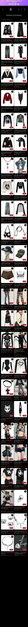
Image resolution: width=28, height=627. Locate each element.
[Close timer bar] (26, 1)
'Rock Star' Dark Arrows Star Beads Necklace (20, 598)
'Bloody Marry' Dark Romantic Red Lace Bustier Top (20, 108)
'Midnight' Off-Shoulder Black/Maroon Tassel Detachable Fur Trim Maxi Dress (19, 351)
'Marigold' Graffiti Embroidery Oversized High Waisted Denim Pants (7, 219)
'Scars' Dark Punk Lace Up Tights (6, 307)
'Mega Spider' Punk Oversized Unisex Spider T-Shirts (20, 486)
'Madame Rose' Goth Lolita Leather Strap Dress (6, 462)
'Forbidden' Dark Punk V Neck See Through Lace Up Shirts (20, 131)
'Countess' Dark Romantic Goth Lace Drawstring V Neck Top (7, 108)
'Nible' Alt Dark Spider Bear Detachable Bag (6, 508)
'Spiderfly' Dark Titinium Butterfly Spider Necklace (6, 598)
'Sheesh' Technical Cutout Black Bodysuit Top (6, 376)
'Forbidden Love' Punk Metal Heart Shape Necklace (20, 553)
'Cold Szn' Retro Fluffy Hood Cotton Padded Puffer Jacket (7, 84)
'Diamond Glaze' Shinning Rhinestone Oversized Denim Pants (7, 62)
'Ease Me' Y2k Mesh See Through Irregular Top (6, 328)
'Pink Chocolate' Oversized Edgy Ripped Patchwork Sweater (6, 153)
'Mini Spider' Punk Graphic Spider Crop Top (6, 486)
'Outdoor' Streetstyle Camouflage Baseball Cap (19, 263)
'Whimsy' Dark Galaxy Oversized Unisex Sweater (6, 40)
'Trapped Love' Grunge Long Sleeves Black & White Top (20, 376)
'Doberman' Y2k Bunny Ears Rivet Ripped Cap (20, 152)
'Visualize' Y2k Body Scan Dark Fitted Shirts (6, 131)
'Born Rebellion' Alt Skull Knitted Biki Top (19, 441)
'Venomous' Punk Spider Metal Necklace (7, 575)
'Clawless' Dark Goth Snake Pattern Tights (7, 619)
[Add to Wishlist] (12, 23)
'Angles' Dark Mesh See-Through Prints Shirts (6, 197)
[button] (2, 9)
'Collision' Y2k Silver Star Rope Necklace (19, 241)
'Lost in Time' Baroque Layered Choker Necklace (6, 175)
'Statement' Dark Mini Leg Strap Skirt (19, 619)
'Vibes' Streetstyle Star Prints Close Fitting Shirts (20, 219)
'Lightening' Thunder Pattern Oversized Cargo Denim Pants (20, 40)
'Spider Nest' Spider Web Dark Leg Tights (20, 397)
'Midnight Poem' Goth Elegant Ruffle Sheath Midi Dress (20, 62)
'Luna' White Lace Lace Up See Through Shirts (19, 328)
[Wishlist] (21, 9)
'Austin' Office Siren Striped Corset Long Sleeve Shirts (20, 84)
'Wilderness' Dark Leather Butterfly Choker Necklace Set (20, 575)
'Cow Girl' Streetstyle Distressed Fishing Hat (5, 263)
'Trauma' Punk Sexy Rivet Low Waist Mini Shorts (20, 462)
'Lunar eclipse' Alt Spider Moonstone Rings (19, 508)
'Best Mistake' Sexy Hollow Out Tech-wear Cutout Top (6, 350)
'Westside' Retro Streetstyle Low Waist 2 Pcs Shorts (7, 285)
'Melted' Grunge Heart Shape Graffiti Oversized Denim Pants (20, 307)
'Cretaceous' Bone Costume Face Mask (7, 419)
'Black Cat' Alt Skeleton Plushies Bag (19, 419)
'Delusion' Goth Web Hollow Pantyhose (7, 441)
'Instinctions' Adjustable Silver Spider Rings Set (7, 531)
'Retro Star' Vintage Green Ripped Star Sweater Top (19, 175)
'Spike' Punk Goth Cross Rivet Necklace (7, 553)
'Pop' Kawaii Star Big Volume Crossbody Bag (7, 241)
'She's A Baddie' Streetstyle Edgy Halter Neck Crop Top (20, 285)
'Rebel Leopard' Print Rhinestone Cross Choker (6, 397)
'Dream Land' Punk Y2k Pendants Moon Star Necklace (20, 531)
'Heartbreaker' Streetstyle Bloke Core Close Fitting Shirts (20, 197)
